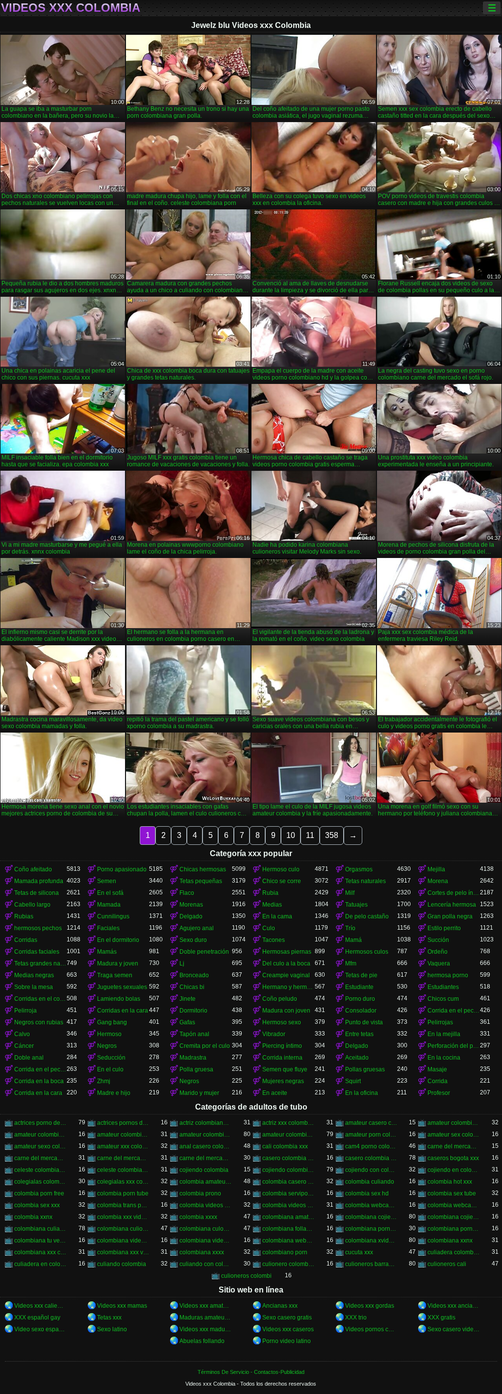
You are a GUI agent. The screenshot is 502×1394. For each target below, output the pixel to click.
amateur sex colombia (453, 1134)
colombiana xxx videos (123, 1252)
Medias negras (34, 975)
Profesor (438, 1093)
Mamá (353, 940)
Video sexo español (40, 1329)
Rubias (23, 916)
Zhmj (103, 1081)
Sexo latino (112, 1329)
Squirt (353, 1081)
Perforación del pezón (453, 1045)
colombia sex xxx (37, 1205)
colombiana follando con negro (288, 1228)
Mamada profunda (38, 881)
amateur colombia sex (40, 1134)
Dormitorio (193, 1010)
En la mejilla (443, 1034)
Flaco (186, 892)
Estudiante (359, 987)
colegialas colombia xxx (40, 1181)
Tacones (273, 940)
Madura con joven (286, 1010)
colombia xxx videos (123, 1217)
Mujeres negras (283, 1081)
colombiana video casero (123, 1240)
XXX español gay (37, 1317)
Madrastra (192, 1057)
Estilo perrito (444, 928)
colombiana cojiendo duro (453, 1217)
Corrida (437, 1081)
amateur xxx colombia (123, 1146)
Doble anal (29, 1057)
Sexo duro (193, 940)
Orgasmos (359, 869)
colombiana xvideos (371, 1240)
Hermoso (109, 1034)
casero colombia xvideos (288, 1158)
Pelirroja (25, 1010)
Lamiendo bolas (118, 998)
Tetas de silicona (36, 892)
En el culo (110, 1069)
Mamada (109, 904)
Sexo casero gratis (287, 1317)
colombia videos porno (205, 1205)
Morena (437, 881)
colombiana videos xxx (205, 1240)
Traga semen (114, 975)
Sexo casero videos (453, 1329)
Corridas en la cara (122, 1010)
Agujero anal (196, 928)
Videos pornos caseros (371, 1329)
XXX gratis (441, 1317)
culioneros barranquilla (371, 1264)
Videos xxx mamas (122, 1305)
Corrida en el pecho (453, 1010)
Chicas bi (191, 987)
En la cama (277, 916)
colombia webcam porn (371, 1205)
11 (310, 835)
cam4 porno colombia (371, 1146)
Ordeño (437, 951)
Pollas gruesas (365, 1069)
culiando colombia (121, 1264)
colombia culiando (369, 1181)
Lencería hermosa (451, 904)
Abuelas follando (202, 1341)
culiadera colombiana (453, 1252)
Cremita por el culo (204, 1045)
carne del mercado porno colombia (123, 1158)
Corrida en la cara (38, 1093)
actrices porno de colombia (40, 1122)
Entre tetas (359, 1034)
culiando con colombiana (205, 1264)
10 (290, 835)
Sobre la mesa (33, 987)
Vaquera (438, 963)
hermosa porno (447, 975)
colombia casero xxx (288, 1181)
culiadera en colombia (40, 1264)
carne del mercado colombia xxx (40, 1158)
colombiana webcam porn (288, 1240)
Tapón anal (194, 1034)
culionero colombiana (288, 1264)
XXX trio (356, 1317)
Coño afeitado (33, 869)
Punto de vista (364, 1022)
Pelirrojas (440, 1022)
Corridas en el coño (40, 998)
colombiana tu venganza (40, 1240)
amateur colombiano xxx (288, 1134)
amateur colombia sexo (123, 1134)
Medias (272, 904)
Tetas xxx (109, 1317)
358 (331, 835)
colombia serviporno (288, 1193)
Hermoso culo (281, 869)
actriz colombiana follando (205, 1122)
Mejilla (436, 869)
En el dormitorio (118, 940)
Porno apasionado (122, 869)
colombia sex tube (451, 1193)
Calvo (22, 1034)
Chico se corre (281, 881)
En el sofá (110, 892)
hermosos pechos (38, 928)
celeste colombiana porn (123, 1169)
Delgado (190, 916)
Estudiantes (443, 987)
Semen (106, 881)
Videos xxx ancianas (453, 1305)
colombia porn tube (123, 1193)
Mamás (107, 951)
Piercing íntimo (282, 1045)
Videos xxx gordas (369, 1305)
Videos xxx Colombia (70, 7)
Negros (107, 1045)
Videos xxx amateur (205, 1305)
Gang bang (112, 1022)
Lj (181, 963)
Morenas (191, 904)
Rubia (270, 892)
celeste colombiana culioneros (40, 1169)
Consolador (360, 1010)
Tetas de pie (361, 975)
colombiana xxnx (450, 1240)
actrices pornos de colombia (123, 1122)
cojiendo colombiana (288, 1169)
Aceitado (357, 1057)
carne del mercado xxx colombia (205, 1158)
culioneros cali (446, 1264)
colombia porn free (39, 1193)
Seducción (111, 1057)
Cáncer (24, 1045)
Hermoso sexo (281, 1022)
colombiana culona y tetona (205, 1228)
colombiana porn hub (371, 1228)
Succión (438, 940)
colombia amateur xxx (205, 1181)
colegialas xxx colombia (123, 1181)
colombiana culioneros (123, 1228)
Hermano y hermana (288, 987)
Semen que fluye (284, 1069)
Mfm (350, 963)
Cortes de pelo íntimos (453, 892)
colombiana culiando (40, 1228)
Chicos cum (443, 998)
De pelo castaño (367, 916)
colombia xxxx (198, 1217)
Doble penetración (204, 951)
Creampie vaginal (286, 975)
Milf (349, 892)
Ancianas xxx (280, 1305)
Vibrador (273, 1034)
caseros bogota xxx (453, 1158)
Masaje (437, 1069)
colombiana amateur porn (288, 1217)
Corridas (25, 940)
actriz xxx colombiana (288, 1122)
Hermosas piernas (286, 951)
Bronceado (194, 975)
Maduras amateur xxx (205, 1317)
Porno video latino (286, 1341)
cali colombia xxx (285, 1146)
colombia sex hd (367, 1193)
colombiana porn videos (453, 1228)
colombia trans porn (123, 1205)
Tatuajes (356, 904)
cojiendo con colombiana (371, 1169)
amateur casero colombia (371, 1122)
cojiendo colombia (203, 1169)
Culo (268, 928)
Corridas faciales (36, 951)
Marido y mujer (199, 1093)
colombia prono (200, 1193)
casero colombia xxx (371, 1158)
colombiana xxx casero (40, 1252)
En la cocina (443, 1057)
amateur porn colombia (371, 1134)
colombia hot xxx (449, 1181)
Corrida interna (282, 1057)
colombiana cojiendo (371, 1217)
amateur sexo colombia (40, 1146)
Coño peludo (279, 998)
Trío (350, 928)
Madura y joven (117, 963)
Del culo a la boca (286, 963)
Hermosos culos (366, 951)
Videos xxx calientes (40, 1305)
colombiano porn (284, 1252)
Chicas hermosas (202, 869)
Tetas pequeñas (200, 881)
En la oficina (361, 1093)
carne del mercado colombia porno (453, 1146)
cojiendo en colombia (453, 1169)
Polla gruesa (196, 1069)
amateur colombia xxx (205, 1134)
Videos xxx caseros (288, 1329)
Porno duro (360, 998)
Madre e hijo (113, 1093)
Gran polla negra (450, 916)
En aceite (274, 1093)
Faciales (108, 928)
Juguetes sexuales (122, 987)
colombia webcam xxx (453, 1205)
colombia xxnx (33, 1217)
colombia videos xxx (288, 1205)
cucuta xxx (359, 1252)
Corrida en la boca (39, 1081)
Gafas (187, 1022)
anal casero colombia (205, 1146)
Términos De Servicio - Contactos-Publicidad (251, 1372)
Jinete (187, 998)
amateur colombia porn (453, 1122)
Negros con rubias (38, 1022)
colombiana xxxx (201, 1252)
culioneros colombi (246, 1275)
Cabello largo (32, 904)
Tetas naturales (365, 881)
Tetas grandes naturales (40, 963)
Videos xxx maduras (205, 1329)
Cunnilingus (113, 916)
